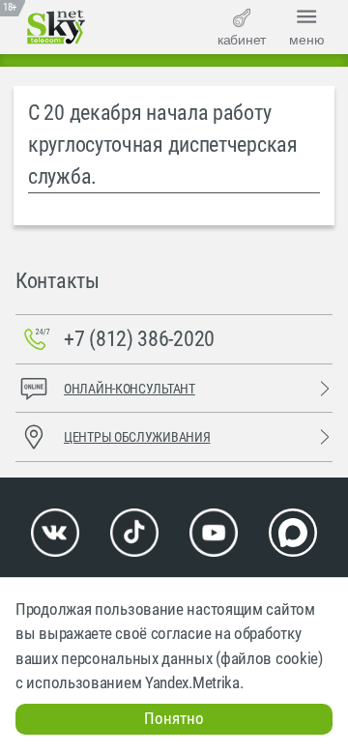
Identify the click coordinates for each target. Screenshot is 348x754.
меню (307, 39)
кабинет (242, 39)
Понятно (174, 718)
